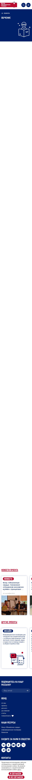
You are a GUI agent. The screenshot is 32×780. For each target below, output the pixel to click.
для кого (4, 708)
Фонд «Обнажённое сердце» (10, 727)
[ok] (7, 556)
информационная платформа (11, 730)
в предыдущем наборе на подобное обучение (15, 362)
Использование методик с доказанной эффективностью (15, 283)
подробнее (9, 495)
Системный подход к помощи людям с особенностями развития (17, 289)
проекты (7, 13)
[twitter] (10, 556)
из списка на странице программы (14, 379)
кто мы (3, 703)
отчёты (3, 713)
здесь (19, 372)
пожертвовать (6, 716)
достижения (5, 711)
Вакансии (4, 732)
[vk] (3, 556)
